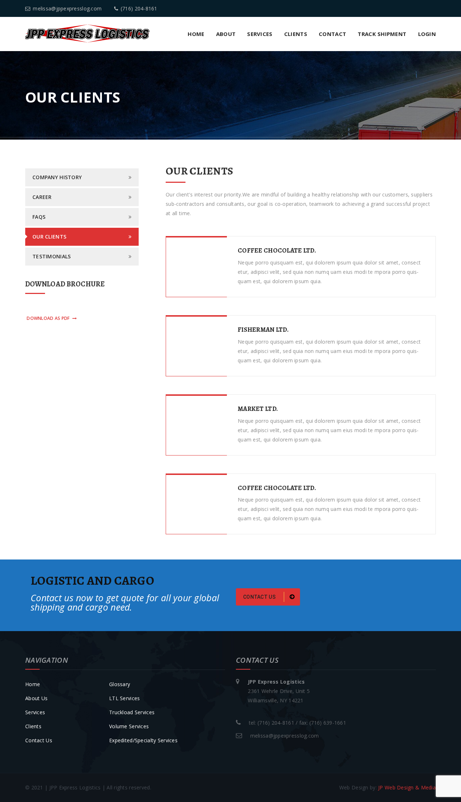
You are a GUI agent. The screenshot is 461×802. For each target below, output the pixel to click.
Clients (295, 33)
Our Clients (49, 236)
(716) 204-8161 (139, 8)
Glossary (119, 684)
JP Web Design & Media (407, 787)
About (226, 33)
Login (427, 33)
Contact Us (38, 740)
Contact (332, 33)
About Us (36, 698)
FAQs (38, 216)
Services (259, 33)
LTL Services (124, 698)
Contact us (260, 597)
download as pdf (48, 318)
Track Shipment (382, 33)
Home (196, 33)
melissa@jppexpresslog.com (67, 8)
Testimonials (51, 256)
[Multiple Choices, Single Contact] (87, 33)
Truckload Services (132, 712)
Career (42, 197)
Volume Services (129, 726)
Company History (57, 177)
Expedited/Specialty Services (143, 740)
